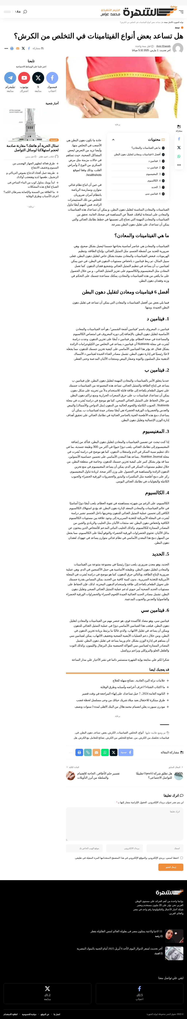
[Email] (17, 48)
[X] (38, 82)
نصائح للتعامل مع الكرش (91, 737)
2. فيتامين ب (154, 167)
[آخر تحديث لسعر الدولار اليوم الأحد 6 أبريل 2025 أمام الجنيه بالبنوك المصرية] (174, 953)
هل (75, 737)
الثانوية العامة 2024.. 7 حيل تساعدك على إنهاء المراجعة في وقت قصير (123, 693)
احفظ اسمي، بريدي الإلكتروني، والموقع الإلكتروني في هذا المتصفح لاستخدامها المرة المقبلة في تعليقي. (127, 858)
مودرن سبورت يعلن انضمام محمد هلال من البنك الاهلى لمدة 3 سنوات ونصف (120, 706)
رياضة (157, 936)
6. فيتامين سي (153, 193)
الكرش (112, 732)
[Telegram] (10, 82)
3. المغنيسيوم (153, 174)
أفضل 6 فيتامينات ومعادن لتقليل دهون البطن (137, 154)
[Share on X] (23, 48)
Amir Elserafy (163, 46)
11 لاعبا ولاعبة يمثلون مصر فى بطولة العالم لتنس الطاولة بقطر (126, 931)
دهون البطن (86, 732)
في (77, 732)
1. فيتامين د (154, 161)
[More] (6, 48)
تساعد (97, 732)
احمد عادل (43, 157)
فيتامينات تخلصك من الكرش (154, 737)
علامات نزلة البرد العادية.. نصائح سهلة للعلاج (139, 680)
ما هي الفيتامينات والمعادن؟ (146, 147)
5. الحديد (156, 187)
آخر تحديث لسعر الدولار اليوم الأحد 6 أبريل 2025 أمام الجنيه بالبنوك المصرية (119, 948)
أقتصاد (157, 953)
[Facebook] (52, 82)
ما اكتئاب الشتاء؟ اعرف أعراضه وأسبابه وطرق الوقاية (132, 687)
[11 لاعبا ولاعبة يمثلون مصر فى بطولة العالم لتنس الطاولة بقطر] (174, 936)
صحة (177, 27)
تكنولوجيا (54, 140)
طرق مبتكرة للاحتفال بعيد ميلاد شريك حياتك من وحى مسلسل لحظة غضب (120, 700)
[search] (25, 12)
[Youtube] (24, 82)
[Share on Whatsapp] (179, 156)
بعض (104, 732)
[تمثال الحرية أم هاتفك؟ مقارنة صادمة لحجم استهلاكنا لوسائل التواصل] (31, 124)
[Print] (11, 48)
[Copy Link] (88, 752)
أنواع (141, 732)
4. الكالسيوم (154, 180)
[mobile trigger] (180, 11)
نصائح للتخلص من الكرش (119, 737)
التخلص (133, 732)
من (136, 737)
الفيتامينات (122, 732)
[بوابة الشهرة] (137, 11)
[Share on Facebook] (28, 48)
